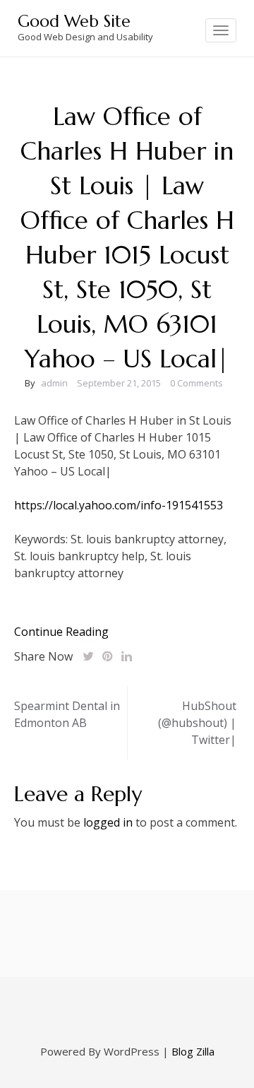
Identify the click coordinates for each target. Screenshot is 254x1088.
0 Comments (196, 383)
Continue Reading (61, 631)
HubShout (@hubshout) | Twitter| (197, 722)
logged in (108, 822)
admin (54, 383)
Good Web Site (74, 21)
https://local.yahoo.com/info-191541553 (118, 505)
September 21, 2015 (119, 383)
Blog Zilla (192, 1051)
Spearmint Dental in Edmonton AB (67, 714)
